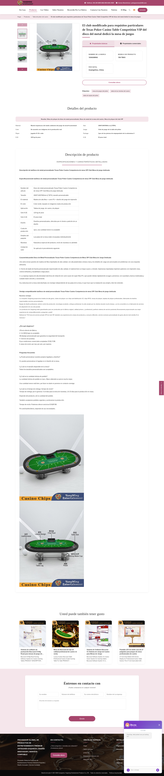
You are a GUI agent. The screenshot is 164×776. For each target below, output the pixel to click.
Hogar (19, 17)
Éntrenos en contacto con (91, 756)
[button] (22, 69)
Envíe (82, 719)
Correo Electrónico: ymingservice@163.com (132, 3)
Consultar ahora (114, 82)
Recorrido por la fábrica (77, 10)
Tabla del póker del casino (40, 17)
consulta (142, 10)
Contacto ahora (33, 660)
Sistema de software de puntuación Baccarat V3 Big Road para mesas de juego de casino (31, 652)
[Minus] (159, 725)
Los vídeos (45, 10)
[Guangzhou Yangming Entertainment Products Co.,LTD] (26, 2)
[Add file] (128, 770)
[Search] (129, 10)
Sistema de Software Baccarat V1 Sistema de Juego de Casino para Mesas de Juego (98, 652)
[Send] (157, 770)
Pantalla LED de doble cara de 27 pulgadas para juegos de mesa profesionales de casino (131, 652)
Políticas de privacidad (115, 773)
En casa (22, 10)
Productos (33, 10)
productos (86, 752)
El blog (123, 10)
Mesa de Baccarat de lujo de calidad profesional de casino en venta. (65, 652)
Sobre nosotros (58, 10)
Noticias (114, 10)
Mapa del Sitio (87, 759)
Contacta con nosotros (98, 10)
